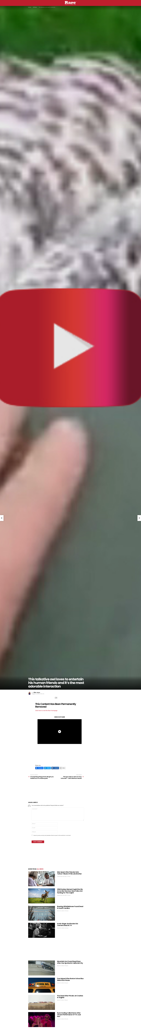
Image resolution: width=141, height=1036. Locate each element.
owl (56, 697)
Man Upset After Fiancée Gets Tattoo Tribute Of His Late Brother (69, 873)
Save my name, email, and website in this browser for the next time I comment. (52, 835)
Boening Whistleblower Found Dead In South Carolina (70, 907)
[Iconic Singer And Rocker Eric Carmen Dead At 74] (41, 930)
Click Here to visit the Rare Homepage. (46, 710)
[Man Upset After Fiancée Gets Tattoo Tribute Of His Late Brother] (41, 878)
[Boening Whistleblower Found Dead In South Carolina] (41, 913)
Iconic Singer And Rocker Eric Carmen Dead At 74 (67, 924)
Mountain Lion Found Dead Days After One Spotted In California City (70, 962)
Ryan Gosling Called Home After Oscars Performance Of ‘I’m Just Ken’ (69, 1014)
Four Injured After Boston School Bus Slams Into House (70, 979)
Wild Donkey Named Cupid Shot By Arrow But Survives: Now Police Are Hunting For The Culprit (70, 891)
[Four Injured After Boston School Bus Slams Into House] (41, 985)
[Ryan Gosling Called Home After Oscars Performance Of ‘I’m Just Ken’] (41, 1019)
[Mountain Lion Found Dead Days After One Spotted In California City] (41, 967)
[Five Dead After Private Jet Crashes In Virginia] (41, 1002)
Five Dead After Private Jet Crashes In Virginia (70, 997)
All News (40, 869)
